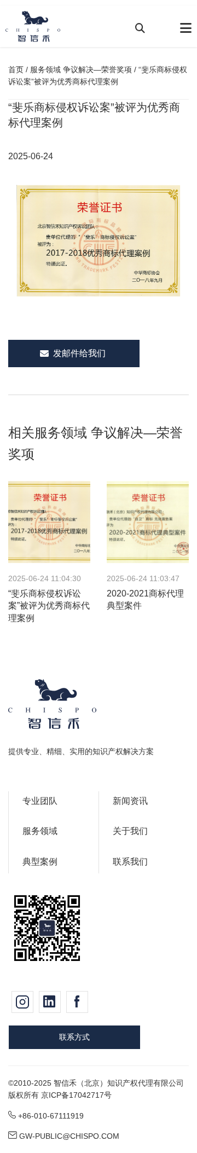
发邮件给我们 (79, 353)
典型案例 (39, 861)
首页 (16, 69)
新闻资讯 (130, 801)
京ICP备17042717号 (76, 1095)
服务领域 (39, 831)
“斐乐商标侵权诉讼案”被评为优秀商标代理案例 (49, 606)
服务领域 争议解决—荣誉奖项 (81, 69)
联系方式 (74, 1037)
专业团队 (39, 801)
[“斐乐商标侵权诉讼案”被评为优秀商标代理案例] (49, 527)
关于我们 (130, 831)
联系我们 (130, 861)
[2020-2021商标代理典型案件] (148, 527)
